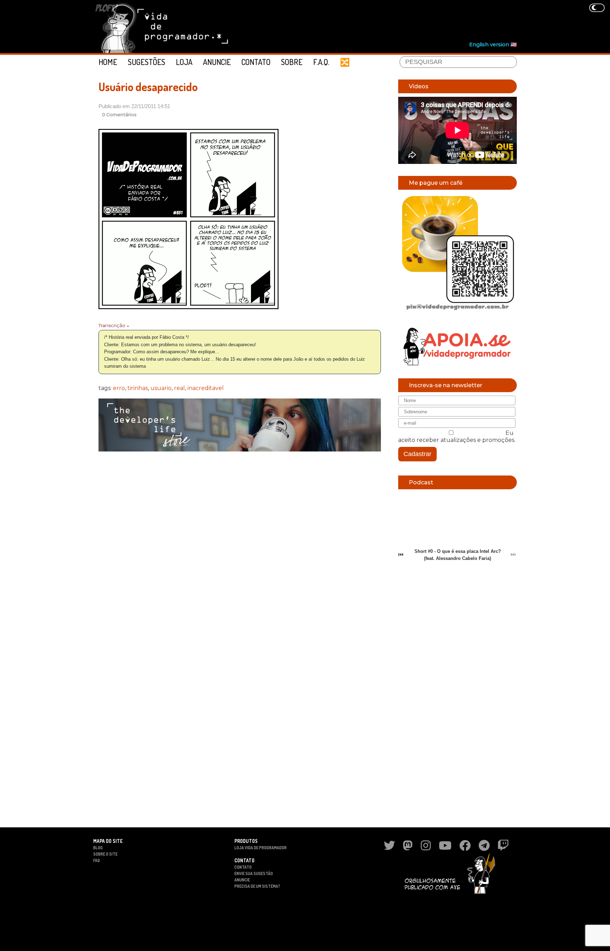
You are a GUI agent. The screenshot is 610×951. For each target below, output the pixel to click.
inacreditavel (205, 388)
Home (107, 62)
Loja (184, 62)
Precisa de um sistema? (257, 886)
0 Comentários (119, 114)
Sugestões (146, 62)
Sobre (292, 62)
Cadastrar (417, 453)
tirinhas (137, 388)
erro (119, 388)
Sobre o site (105, 854)
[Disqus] (239, 548)
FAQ (96, 860)
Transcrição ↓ (113, 325)
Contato (255, 62)
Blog (98, 847)
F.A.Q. (321, 62)
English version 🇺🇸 (493, 44)
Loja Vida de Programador (260, 847)
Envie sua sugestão (253, 873)
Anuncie (217, 62)
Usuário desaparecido (148, 86)
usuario (161, 388)
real (179, 388)
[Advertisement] (388, 21)
